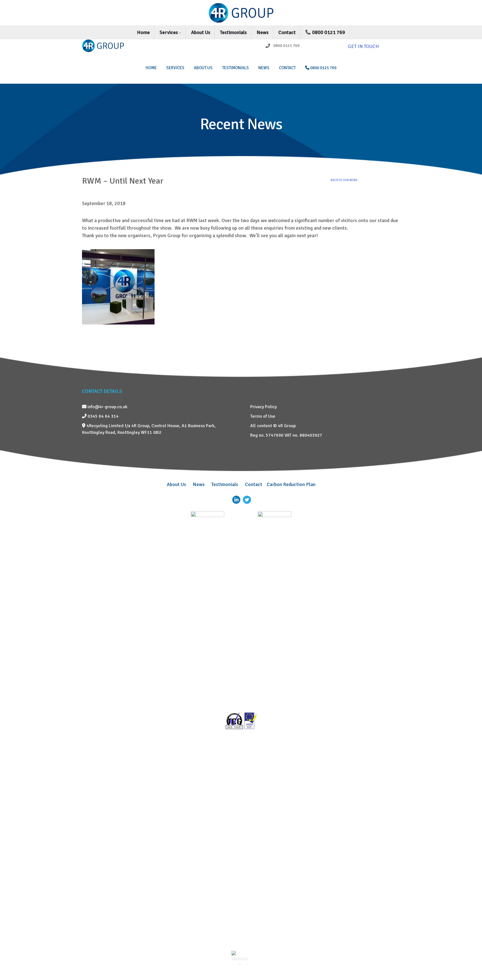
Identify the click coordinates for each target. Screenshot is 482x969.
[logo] (118, 45)
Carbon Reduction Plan (291, 484)
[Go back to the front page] (241, 12)
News (263, 32)
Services (169, 32)
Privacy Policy (263, 407)
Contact (287, 32)
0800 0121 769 (328, 32)
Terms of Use (262, 416)
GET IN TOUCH (363, 46)
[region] (241, 130)
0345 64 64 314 (102, 416)
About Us (200, 32)
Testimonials (233, 32)
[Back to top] (469, 951)
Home (143, 32)
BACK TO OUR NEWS (344, 180)
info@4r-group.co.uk (106, 407)
